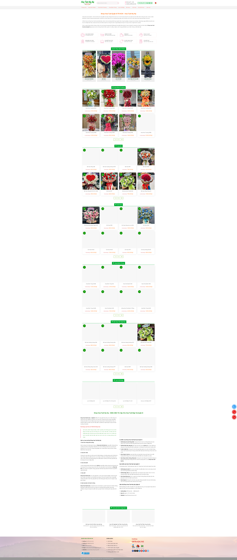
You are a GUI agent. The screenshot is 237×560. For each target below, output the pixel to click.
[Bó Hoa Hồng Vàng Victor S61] (91, 356)
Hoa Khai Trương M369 (91, 132)
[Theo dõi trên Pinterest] (147, 3)
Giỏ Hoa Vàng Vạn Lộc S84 (128, 225)
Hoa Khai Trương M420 (127, 108)
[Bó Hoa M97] (127, 156)
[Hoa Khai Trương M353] (109, 122)
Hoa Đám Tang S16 (109, 283)
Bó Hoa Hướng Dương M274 (109, 166)
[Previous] (82, 67)
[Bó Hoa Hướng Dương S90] (91, 332)
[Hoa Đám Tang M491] (146, 298)
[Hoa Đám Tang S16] (109, 273)
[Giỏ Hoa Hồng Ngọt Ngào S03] (91, 215)
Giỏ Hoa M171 (128, 249)
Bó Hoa (128, 7)
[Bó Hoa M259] (146, 156)
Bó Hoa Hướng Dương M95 (146, 366)
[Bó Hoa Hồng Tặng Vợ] (146, 181)
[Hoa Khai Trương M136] (127, 122)
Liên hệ (148, 7)
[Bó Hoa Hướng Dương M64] (109, 332)
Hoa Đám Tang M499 (91, 308)
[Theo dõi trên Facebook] (139, 3)
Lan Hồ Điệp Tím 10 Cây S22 (109, 401)
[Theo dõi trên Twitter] (139, 551)
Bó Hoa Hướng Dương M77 (109, 366)
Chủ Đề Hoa (141, 7)
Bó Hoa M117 (109, 191)
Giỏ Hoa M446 (91, 249)
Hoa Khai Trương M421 (146, 108)
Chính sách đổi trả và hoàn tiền (115, 549)
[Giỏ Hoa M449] (109, 239)
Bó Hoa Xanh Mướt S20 (127, 191)
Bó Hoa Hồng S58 (91, 166)
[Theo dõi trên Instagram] (141, 3)
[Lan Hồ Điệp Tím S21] (127, 391)
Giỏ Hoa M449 (109, 249)
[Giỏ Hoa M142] (146, 215)
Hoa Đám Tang (113, 7)
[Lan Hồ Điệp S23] (91, 391)
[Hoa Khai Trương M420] (127, 98)
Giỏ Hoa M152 (109, 225)
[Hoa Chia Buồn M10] (109, 298)
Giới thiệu (110, 541)
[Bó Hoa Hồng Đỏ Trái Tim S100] (91, 181)
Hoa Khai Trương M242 (91, 108)
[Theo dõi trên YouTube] (152, 3)
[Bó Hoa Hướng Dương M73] (127, 332)
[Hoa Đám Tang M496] (91, 273)
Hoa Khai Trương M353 (109, 132)
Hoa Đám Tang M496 (91, 283)
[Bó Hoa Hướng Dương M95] (146, 356)
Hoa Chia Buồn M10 (109, 308)
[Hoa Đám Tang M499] (91, 298)
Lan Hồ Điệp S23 (91, 401)
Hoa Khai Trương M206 (109, 108)
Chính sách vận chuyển (113, 547)
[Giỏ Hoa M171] (127, 239)
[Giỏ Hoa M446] (91, 239)
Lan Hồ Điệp (121, 7)
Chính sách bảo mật (113, 543)
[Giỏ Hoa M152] (109, 215)
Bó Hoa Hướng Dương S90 (91, 342)
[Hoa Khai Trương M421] (146, 98)
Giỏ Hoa (134, 7)
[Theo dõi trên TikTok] (143, 3)
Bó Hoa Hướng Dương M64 (109, 342)
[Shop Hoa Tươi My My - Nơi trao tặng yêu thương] (88, 3)
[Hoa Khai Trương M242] (91, 98)
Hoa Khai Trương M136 (128, 132)
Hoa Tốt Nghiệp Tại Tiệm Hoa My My (118, 524)
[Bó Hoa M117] (109, 181)
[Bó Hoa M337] (127, 356)
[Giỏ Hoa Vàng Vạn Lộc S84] (127, 215)
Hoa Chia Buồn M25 (127, 283)
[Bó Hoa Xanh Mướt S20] (127, 181)
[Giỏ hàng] (155, 3)
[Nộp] (118, 3)
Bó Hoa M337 (128, 366)
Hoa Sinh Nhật (91, 7)
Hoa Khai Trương (102, 7)
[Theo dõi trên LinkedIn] (149, 3)
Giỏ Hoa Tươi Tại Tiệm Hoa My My (94, 524)
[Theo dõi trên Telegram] (148, 551)
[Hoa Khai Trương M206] (109, 98)
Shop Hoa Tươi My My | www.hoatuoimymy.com (103, 558)
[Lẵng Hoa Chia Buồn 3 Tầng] (127, 298)
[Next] (154, 67)
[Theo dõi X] (145, 3)
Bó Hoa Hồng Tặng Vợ (146, 191)
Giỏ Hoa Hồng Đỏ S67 (146, 249)
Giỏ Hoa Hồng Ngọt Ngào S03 (91, 225)
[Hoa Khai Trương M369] (91, 122)
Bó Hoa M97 (127, 166)
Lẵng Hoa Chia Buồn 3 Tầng (127, 308)
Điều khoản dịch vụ (112, 545)
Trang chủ (83, 7)
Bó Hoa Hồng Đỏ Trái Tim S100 (91, 191)
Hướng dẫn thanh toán (113, 551)
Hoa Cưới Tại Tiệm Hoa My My (143, 524)
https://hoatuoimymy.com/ (131, 495)
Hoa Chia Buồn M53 (146, 283)
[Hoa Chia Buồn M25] (127, 273)
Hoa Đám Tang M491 (146, 308)
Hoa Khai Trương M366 (146, 132)
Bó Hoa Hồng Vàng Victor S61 (91, 366)
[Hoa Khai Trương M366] (146, 122)
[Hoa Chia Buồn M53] (146, 273)
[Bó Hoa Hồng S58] (91, 156)
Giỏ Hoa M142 (146, 225)
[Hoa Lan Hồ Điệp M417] (146, 391)
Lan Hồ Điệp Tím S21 (127, 401)
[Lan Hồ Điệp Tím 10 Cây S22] (109, 391)
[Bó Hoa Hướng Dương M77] (109, 356)
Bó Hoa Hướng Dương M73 (128, 342)
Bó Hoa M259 (146, 166)
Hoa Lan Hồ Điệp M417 (146, 401)
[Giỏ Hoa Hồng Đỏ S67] (146, 239)
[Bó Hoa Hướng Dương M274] (109, 156)
